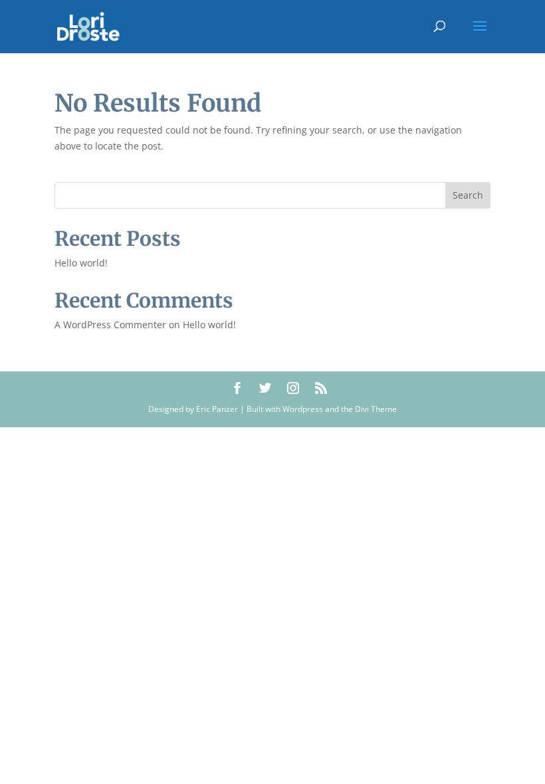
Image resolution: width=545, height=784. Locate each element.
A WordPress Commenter (110, 324)
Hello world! (81, 262)
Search (468, 195)
